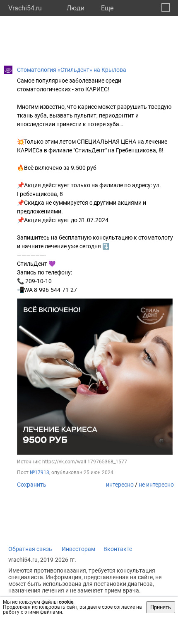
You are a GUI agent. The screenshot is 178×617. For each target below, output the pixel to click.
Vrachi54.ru (25, 8)
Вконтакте (117, 549)
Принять (160, 607)
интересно (120, 484)
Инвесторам (78, 549)
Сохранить (31, 484)
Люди (75, 8)
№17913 (39, 472)
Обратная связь (30, 549)
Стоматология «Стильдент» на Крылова (71, 69)
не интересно (156, 484)
